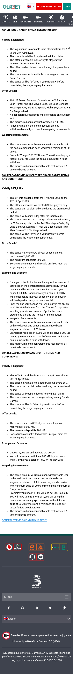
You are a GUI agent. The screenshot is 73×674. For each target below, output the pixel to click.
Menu (8, 597)
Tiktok (64, 608)
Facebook (8, 608)
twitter (50, 608)
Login (67, 6)
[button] (31, 6)
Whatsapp (22, 608)
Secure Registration (49, 6)
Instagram (36, 608)
